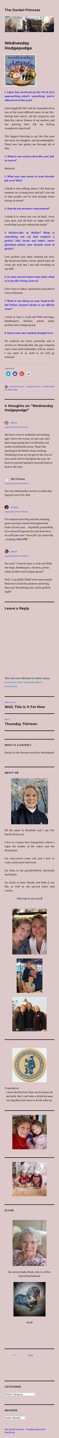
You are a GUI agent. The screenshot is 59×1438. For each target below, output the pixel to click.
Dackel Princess (16, 386)
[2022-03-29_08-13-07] (30, 1299)
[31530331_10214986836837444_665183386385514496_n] (30, 1014)
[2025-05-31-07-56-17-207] (30, 1243)
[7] (30, 1132)
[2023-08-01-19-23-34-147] (30, 931)
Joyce (14, 422)
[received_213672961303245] (30, 975)
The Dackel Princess (22, 10)
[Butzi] (30, 1065)
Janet (14, 551)
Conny (14, 507)
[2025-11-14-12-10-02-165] (30, 801)
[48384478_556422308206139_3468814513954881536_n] (30, 1179)
